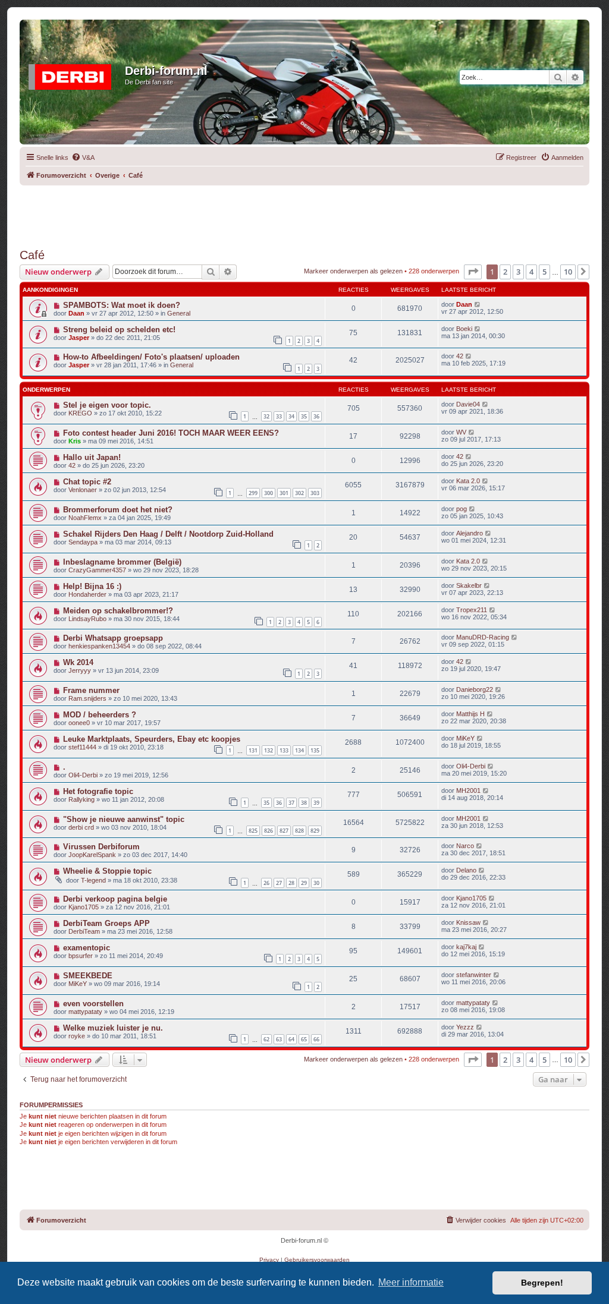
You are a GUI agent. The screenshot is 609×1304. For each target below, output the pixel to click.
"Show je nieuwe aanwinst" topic (123, 819)
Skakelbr (469, 585)
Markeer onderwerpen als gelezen (353, 271)
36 (316, 416)
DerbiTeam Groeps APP (106, 923)
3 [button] (518, 271)
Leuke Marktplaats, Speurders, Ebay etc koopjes (151, 739)
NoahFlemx (85, 517)
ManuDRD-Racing (482, 637)
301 (284, 493)
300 (268, 493)
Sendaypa (83, 542)
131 (253, 750)
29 (304, 883)
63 (279, 1039)
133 (284, 750)
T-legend (93, 880)
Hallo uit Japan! (92, 457)
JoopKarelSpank (92, 854)
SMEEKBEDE (87, 975)
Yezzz (465, 1027)
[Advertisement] (304, 212)
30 (316, 883)
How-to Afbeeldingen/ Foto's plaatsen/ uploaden (151, 356)
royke (76, 1036)
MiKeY (465, 738)
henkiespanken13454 (99, 646)
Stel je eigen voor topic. (107, 405)
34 (291, 416)
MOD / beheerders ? (99, 714)
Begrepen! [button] (542, 1282)
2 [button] (505, 271)
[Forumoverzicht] (74, 74)
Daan (76, 313)
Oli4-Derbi (83, 775)
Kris (74, 441)
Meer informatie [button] (411, 1282)
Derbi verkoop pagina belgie (115, 898)
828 (299, 830)
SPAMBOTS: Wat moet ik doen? (121, 305)
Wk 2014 (78, 662)
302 (299, 493)
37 (291, 803)
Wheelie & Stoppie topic (107, 871)
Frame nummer (91, 690)
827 (284, 830)
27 (279, 883)
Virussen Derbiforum (101, 846)
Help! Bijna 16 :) (92, 586)
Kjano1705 (83, 907)
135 (314, 750)
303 (314, 493)
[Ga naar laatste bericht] (478, 304)
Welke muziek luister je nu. (113, 1027)
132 (268, 750)
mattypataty (85, 1011)
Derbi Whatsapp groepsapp (113, 638)
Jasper (78, 337)
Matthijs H (470, 713)
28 (291, 883)
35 (304, 416)
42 (459, 356)
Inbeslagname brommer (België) (122, 561)
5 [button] (544, 271)
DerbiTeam (84, 931)
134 (299, 750)
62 (266, 1039)
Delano (466, 870)
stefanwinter (473, 974)
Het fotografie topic (98, 791)
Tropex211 (471, 609)
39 (316, 803)
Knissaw (468, 922)
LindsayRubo (87, 618)
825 (253, 830)
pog (461, 508)
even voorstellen (93, 1003)
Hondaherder (87, 594)
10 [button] (568, 271)
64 (291, 1039)
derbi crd (81, 827)
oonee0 (79, 722)
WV (461, 432)
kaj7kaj (466, 946)
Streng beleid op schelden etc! (119, 329)
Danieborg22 (474, 689)
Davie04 (468, 404)
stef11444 (82, 747)
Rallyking (81, 799)
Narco (465, 845)
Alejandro (469, 533)
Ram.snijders (87, 698)
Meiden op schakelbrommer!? (118, 610)
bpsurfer (80, 955)
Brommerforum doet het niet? (117, 509)
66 (316, 1039)
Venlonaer (82, 489)
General (178, 313)
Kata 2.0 (468, 480)
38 (304, 803)
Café (32, 255)
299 (253, 493)
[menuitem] (83, 157)
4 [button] (531, 271)
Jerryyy (79, 670)
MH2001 (468, 790)
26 (266, 883)
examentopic (86, 947)
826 (268, 830)
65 (304, 1039)
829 (314, 830)
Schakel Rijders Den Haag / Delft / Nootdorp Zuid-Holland (168, 534)
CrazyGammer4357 (97, 570)
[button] (473, 271)
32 (266, 416)
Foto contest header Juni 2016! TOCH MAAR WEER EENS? (171, 433)
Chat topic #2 (87, 481)
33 (279, 416)
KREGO (80, 413)
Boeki (464, 328)
